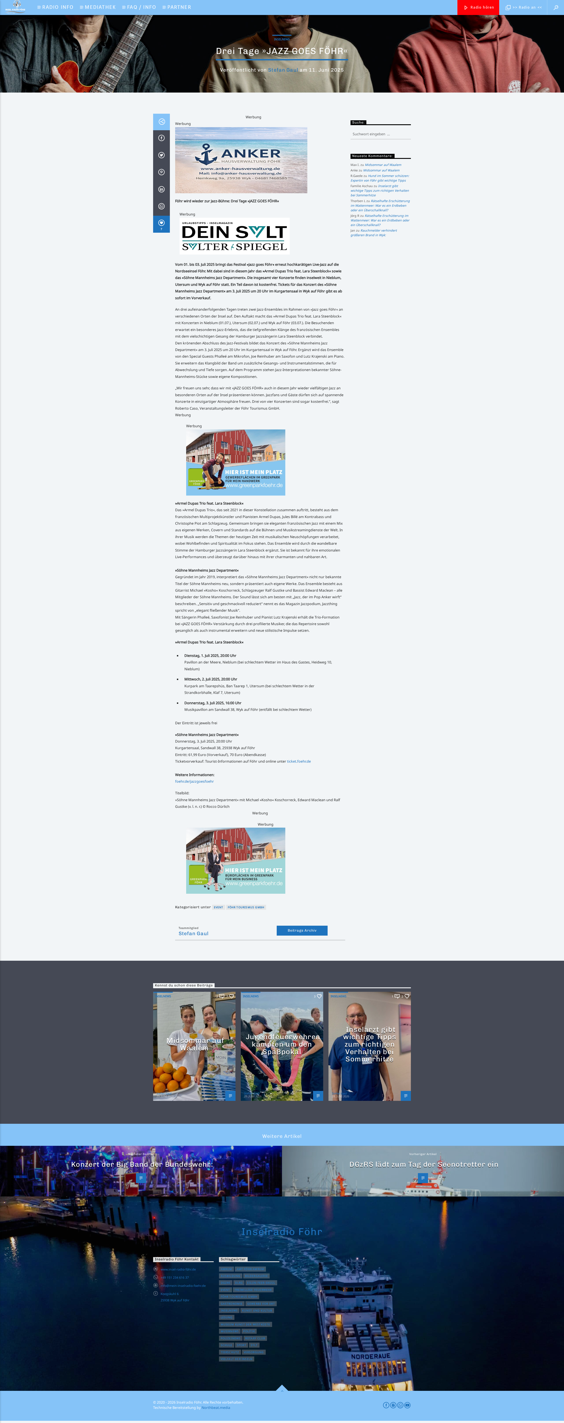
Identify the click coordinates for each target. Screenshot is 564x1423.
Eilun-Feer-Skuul (261, 1283)
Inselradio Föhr (282, 1231)
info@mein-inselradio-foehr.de (183, 1286)
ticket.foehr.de (299, 761)
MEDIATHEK (100, 7)
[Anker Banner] (260, 160)
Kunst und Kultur (257, 1310)
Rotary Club (255, 1338)
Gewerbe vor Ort (261, 1304)
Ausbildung (231, 1276)
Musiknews (230, 1331)
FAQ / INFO (141, 7)
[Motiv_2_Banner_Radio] (265, 861)
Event (218, 907)
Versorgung (254, 1352)
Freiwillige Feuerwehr (253, 1290)
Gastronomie (232, 1304)
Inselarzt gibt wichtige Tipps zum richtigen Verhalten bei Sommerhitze (380, 190)
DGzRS (226, 1283)
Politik (249, 1331)
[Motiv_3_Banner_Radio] (265, 462)
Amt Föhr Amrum (250, 1269)
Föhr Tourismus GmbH (246, 907)
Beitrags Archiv (302, 930)
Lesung (227, 1317)
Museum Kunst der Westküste (245, 1324)
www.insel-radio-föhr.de (178, 1269)
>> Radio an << (526, 7)
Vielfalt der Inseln (237, 1359)
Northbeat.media (216, 1407)
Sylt (254, 1345)
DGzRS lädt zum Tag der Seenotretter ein (424, 1164)
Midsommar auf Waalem (383, 165)
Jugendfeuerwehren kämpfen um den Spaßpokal (283, 1044)
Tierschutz (230, 1352)
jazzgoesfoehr (202, 781)
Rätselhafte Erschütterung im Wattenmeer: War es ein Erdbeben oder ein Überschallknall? (380, 205)
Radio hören (481, 7)
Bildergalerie (256, 1276)
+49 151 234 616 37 (175, 1277)
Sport (241, 1345)
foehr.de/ (182, 781)
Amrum (226, 1269)
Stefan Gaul (283, 70)
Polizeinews (231, 1338)
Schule (226, 1345)
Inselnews (282, 39)
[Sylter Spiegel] (262, 236)
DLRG (239, 1283)
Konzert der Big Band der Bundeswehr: (142, 1164)
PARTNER (179, 7)
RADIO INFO (58, 7)
